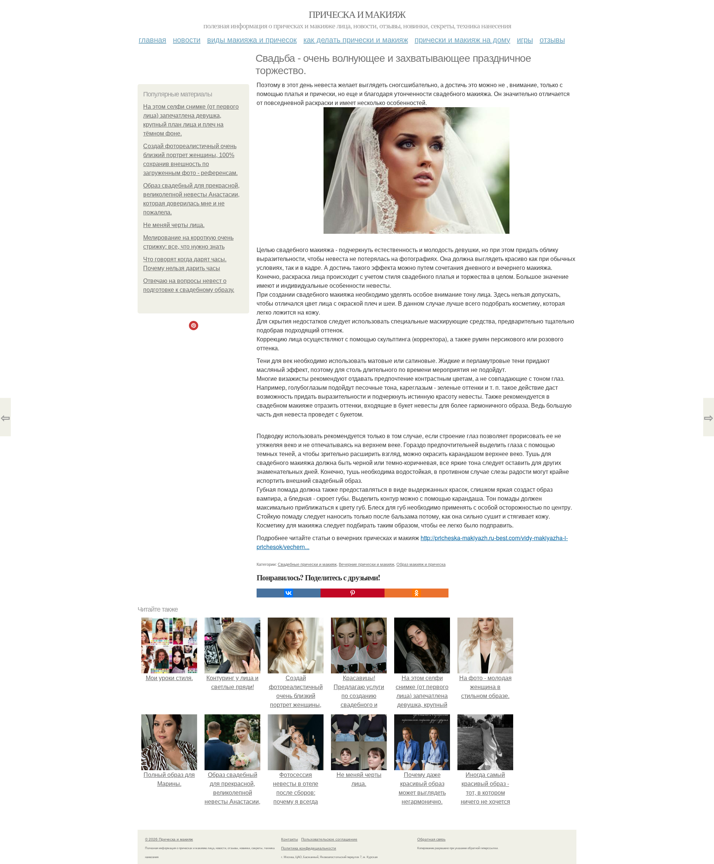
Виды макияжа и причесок (252, 39)
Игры (525, 39)
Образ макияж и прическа (421, 564)
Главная (152, 39)
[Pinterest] (353, 593)
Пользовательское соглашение (329, 839)
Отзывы (552, 39)
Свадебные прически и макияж (307, 564)
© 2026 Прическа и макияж (169, 839)
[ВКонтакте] (289, 593)
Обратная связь (431, 839)
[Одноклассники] (416, 593)
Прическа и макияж (357, 14)
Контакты (289, 839)
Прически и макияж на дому (462, 39)
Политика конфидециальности (308, 848)
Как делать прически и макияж (355, 39)
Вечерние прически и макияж (366, 564)
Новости (186, 39)
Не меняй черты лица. (174, 225)
